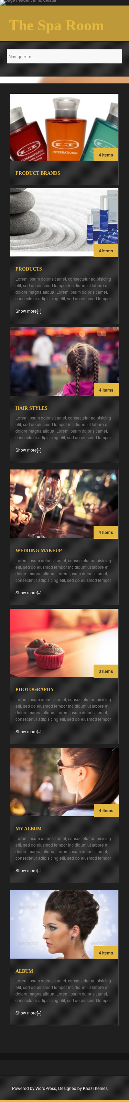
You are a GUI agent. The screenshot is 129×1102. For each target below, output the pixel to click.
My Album (28, 828)
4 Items (106, 155)
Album (24, 971)
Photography (34, 689)
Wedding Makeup (38, 550)
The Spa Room (56, 25)
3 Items (106, 671)
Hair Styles (31, 408)
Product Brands (37, 173)
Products (28, 269)
